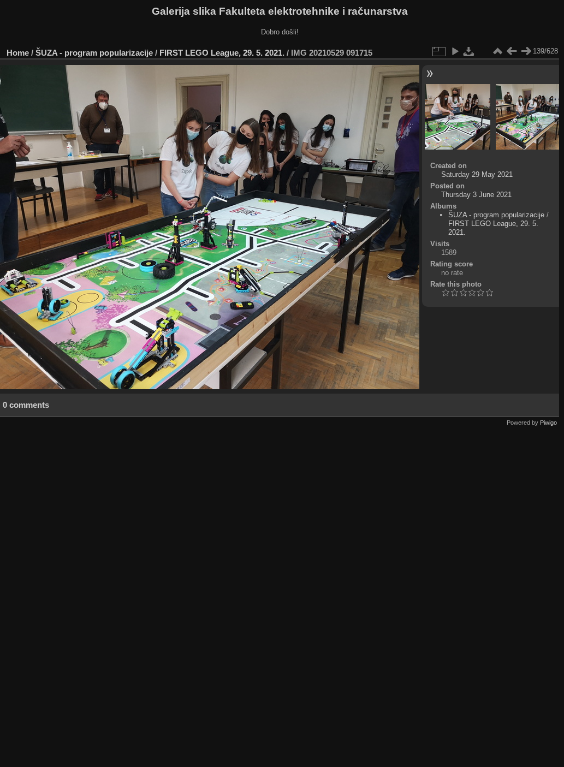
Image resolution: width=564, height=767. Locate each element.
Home (18, 52)
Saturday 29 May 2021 (477, 174)
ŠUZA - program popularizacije (94, 52)
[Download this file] (469, 51)
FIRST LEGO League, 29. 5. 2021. (221, 52)
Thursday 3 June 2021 (476, 195)
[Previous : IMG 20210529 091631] (511, 51)
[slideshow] (455, 51)
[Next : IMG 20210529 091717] (526, 51)
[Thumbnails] (497, 51)
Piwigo (548, 422)
